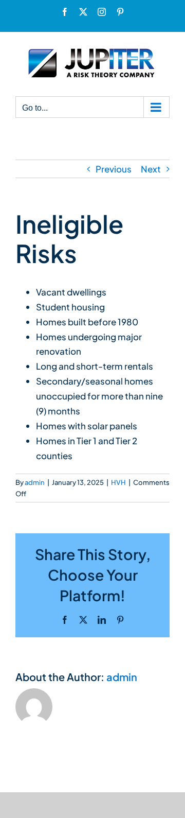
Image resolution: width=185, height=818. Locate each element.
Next (151, 169)
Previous (114, 169)
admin (35, 482)
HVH (118, 482)
